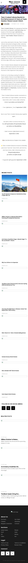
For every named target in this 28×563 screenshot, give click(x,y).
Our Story (3, 519)
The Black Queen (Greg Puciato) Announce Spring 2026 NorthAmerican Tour (14, 284)
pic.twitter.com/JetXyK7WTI (16, 102)
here (19, 77)
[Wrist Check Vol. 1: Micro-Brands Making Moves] (14, 323)
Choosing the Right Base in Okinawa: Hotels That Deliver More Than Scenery (14, 309)
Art (2, 534)
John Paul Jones (19, 30)
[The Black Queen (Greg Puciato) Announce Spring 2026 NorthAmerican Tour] (14, 274)
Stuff (2, 532)
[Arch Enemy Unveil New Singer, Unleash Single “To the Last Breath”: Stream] (14, 230)
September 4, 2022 (15, 24)
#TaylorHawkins (9, 124)
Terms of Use (4, 543)
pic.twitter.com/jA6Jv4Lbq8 (14, 154)
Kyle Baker (6, 24)
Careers (3, 521)
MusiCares (13, 88)
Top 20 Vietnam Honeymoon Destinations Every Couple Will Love (14, 194)
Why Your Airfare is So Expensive (10, 262)
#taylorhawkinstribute (14, 152)
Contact (17, 523)
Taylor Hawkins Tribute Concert (14, 35)
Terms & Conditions (20, 543)
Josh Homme (18, 32)
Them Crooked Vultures (7, 28)
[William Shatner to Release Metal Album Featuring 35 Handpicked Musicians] (14, 207)
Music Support (4, 88)
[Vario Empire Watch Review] (14, 383)
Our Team (17, 519)
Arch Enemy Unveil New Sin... (10, 467)
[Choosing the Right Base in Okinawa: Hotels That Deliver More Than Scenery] (14, 298)
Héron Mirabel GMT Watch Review (10, 370)
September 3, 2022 (21, 107)
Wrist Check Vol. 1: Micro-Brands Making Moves (14, 333)
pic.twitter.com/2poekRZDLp (14, 126)
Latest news (4, 530)
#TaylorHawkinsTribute (20, 124)
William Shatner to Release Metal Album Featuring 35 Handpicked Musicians (12, 217)
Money (16, 534)
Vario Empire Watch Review (9, 394)
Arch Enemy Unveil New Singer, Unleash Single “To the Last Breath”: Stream (14, 239)
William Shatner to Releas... (9, 439)
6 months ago (5, 198)
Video (2, 536)
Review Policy (18, 545)
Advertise (17, 521)
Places (16, 530)
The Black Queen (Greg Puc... (10, 494)
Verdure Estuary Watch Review (9, 357)
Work (16, 532)
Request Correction (6, 523)
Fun (15, 536)
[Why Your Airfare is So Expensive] (14, 252)
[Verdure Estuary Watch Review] (14, 346)
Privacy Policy (5, 545)
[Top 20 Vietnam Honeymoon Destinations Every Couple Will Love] (14, 183)
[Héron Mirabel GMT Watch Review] (14, 365)
